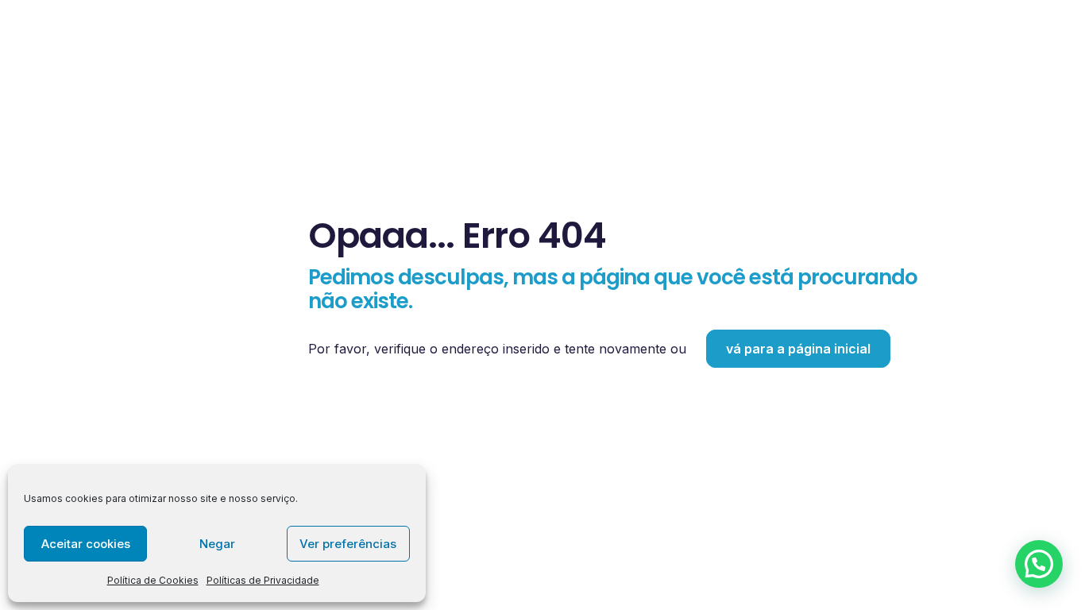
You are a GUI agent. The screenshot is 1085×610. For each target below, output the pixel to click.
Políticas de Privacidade (263, 580)
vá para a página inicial (798, 349)
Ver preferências (347, 543)
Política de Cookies (153, 580)
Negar (217, 543)
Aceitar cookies (85, 543)
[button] (1039, 564)
